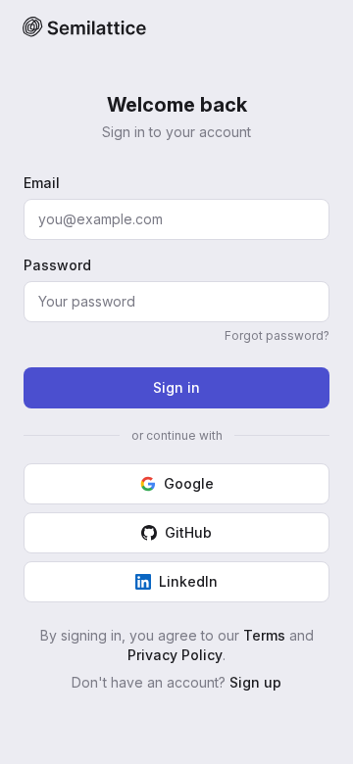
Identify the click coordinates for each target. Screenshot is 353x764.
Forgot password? (277, 335)
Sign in (176, 387)
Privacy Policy (175, 654)
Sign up (255, 682)
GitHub (188, 532)
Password (57, 265)
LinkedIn (188, 581)
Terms (264, 635)
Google (189, 483)
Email (42, 182)
